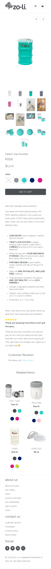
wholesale (10, 526)
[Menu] (35, 6)
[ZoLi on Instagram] (18, 548)
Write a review (27, 360)
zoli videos (10, 490)
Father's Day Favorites (16, 154)
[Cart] (42, 6)
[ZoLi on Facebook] (7, 548)
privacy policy (11, 531)
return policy (11, 506)
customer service (13, 522)
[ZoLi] (16, 7)
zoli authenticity (12, 502)
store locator (11, 535)
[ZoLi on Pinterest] (12, 548)
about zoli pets (12, 486)
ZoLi (15, 557)
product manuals (13, 498)
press (7, 510)
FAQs (7, 494)
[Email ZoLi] (23, 548)
